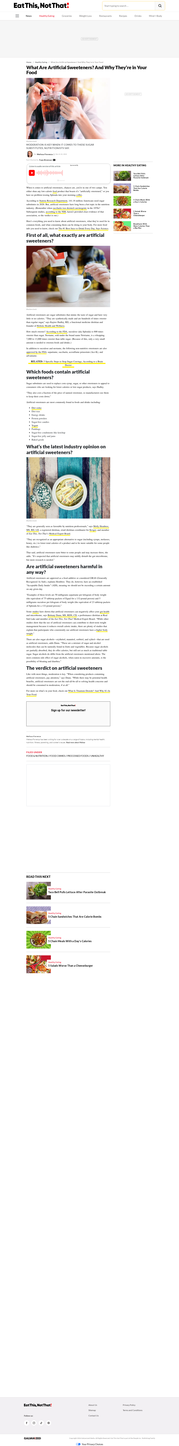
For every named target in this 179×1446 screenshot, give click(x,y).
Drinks (138, 15)
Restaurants (105, 15)
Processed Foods (77, 756)
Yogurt (35, 425)
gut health (104, 611)
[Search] (160, 5)
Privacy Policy (129, 1405)
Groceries (67, 15)
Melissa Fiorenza (45, 154)
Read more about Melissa (75, 742)
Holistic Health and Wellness (50, 325)
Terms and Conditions (132, 1410)
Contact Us (93, 1415)
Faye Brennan (45, 160)
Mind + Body (155, 15)
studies (35, 611)
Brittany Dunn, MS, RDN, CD (62, 615)
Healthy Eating (46, 15)
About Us (92, 1405)
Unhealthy (97, 756)
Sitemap (92, 1410)
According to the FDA (56, 331)
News (29, 15)
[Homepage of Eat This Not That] (38, 1405)
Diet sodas (37, 407)
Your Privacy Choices (92, 1444)
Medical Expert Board (59, 533)
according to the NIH (56, 211)
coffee (79, 194)
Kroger (93, 529)
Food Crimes (57, 756)
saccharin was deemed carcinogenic (70, 207)
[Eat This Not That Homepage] (41, 6)
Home (28, 62)
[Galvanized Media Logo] (32, 1438)
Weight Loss (85, 15)
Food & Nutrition (37, 756)
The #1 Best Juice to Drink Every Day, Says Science (83, 228)
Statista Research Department (53, 200)
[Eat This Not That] (68, 705)
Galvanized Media (88, 1438)
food (55, 191)
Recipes (123, 15)
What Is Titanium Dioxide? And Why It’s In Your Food (68, 692)
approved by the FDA (36, 351)
